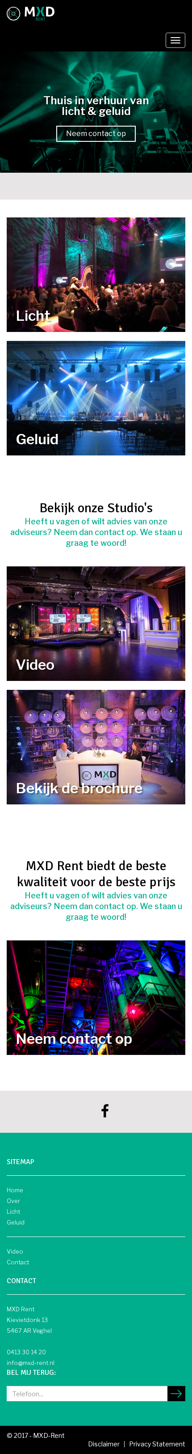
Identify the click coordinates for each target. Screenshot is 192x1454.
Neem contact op (96, 133)
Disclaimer (104, 1444)
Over (13, 1200)
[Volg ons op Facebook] (105, 1114)
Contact (18, 1262)
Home (15, 1190)
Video (15, 1251)
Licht (13, 1211)
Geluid (16, 1222)
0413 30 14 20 (26, 1352)
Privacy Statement (157, 1444)
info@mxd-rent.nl (30, 1362)
